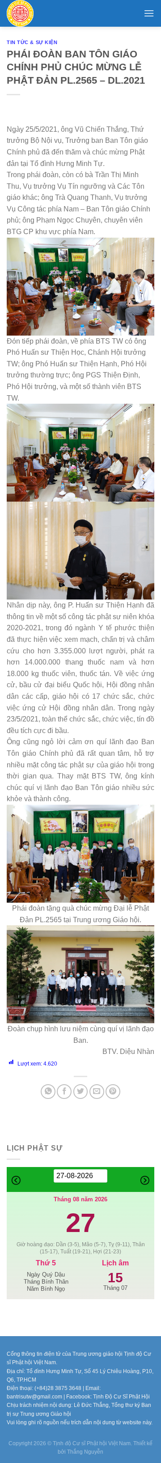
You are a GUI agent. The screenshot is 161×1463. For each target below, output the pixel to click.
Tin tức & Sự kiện (32, 42)
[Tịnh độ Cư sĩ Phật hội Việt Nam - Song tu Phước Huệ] (33, 13)
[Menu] (149, 13)
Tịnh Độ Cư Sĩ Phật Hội (121, 1397)
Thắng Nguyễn (85, 1452)
